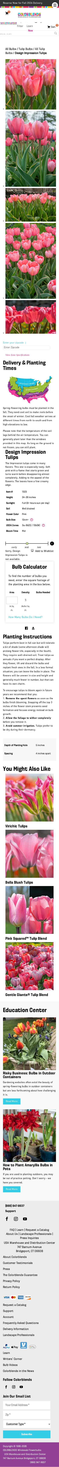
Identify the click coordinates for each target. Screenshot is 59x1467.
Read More (12, 1101)
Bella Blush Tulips (19, 883)
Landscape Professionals (36, 1234)
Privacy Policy (11, 1281)
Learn (30, 26)
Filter (20, 26)
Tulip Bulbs (26, 49)
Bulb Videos (10, 1365)
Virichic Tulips (16, 826)
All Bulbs (10, 49)
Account (8, 1317)
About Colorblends (15, 1257)
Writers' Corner (12, 1359)
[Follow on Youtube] (25, 1219)
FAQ (12, 1230)
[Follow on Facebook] (7, 1219)
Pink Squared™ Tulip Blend (26, 939)
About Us (12, 1234)
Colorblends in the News (18, 1371)
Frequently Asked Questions (21, 1323)
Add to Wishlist (44, 551)
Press (6, 1269)
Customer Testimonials (18, 1263)
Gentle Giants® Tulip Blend (26, 995)
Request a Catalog (37, 1230)
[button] (55, 5)
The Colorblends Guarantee (20, 1275)
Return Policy (11, 1287)
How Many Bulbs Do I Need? (25, 617)
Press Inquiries (29, 1238)
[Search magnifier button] (55, 33)
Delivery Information (16, 1329)
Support (8, 1311)
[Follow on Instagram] (16, 1219)
